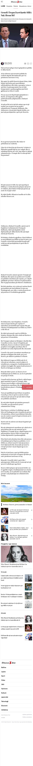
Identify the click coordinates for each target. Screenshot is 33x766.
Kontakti (3, 717)
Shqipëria (9, 6)
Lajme (3, 6)
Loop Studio (23, 722)
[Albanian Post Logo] (17, 1)
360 (2, 684)
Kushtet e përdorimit (27, 714)
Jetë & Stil (4, 697)
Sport (3, 676)
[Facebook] (25, 63)
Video (3, 680)
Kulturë (3, 693)
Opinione (4, 689)
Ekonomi (4, 705)
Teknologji (4, 701)
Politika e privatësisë (27, 717)
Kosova (16, 6)
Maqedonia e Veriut (25, 6)
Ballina (3, 667)
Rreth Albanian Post (5, 715)
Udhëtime (4, 710)
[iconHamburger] (2, 1)
